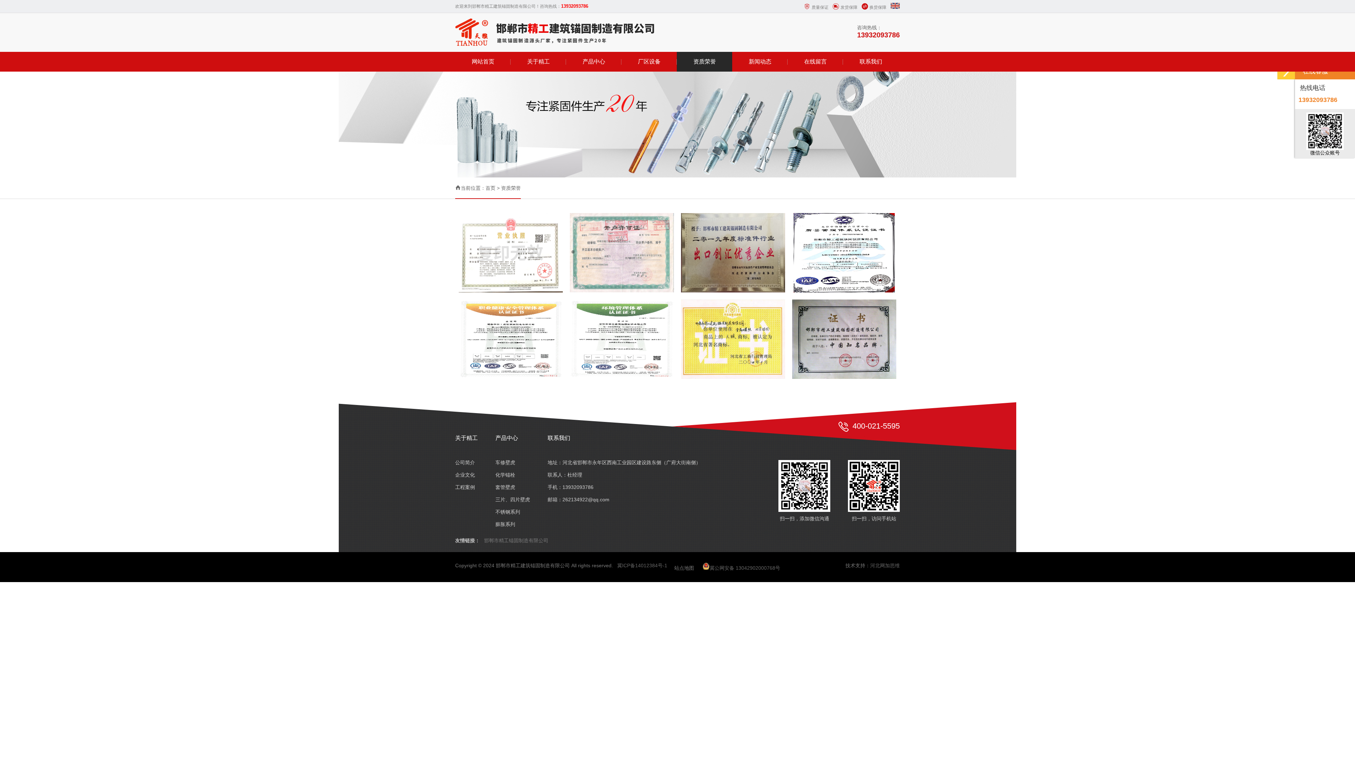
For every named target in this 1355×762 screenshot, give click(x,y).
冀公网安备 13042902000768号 (745, 568)
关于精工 (538, 62)
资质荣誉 (704, 62)
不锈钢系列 (507, 512)
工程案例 (465, 487)
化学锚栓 (505, 475)
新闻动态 (760, 62)
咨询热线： (878, 32)
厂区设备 (649, 62)
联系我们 (871, 62)
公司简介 (465, 462)
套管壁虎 (505, 487)
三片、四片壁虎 (512, 499)
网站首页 (483, 62)
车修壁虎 (505, 462)
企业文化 (465, 475)
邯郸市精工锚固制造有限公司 (516, 540)
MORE (509, 251)
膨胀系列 (505, 524)
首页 (490, 188)
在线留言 (815, 62)
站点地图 (684, 568)
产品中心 (594, 62)
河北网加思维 (885, 565)
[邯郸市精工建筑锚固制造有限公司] (555, 32)
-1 (665, 565)
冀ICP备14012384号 (640, 565)
